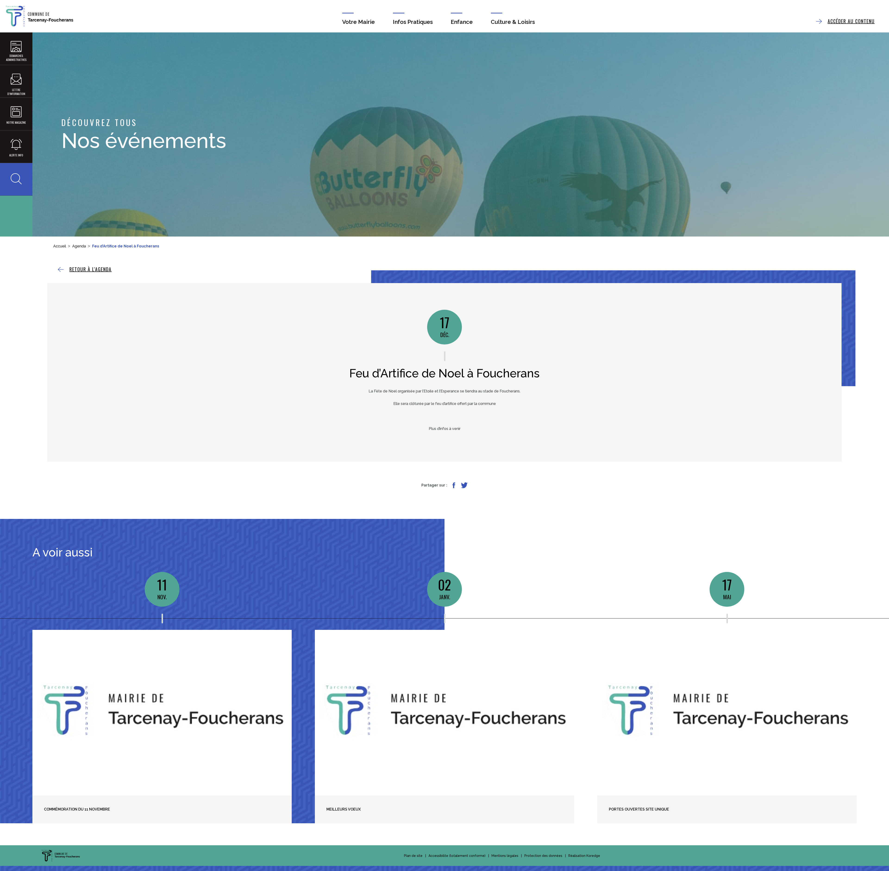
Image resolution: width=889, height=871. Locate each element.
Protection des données (543, 856)
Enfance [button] (462, 22)
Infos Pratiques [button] (413, 22)
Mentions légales (504, 856)
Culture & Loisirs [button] (513, 22)
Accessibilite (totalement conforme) (457, 856)
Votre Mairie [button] (358, 22)
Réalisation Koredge (584, 856)
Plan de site (413, 856)
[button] (16, 179)
